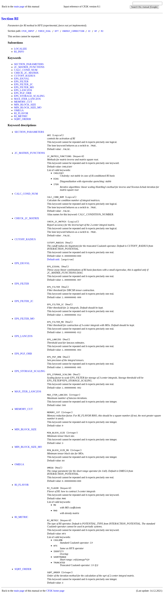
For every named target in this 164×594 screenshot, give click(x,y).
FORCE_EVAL (44, 31)
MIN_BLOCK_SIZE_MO (27, 107)
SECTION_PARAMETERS (29, 64)
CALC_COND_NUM (25, 70)
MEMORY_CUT (23, 101)
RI (102, 31)
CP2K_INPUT (27, 31)
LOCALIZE (20, 48)
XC (89, 31)
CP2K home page (55, 590)
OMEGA (19, 110)
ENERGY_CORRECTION (73, 31)
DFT (57, 31)
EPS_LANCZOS (23, 90)
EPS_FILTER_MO (24, 87)
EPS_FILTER (21, 81)
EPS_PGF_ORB (22, 93)
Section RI (9, 19)
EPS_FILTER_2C (23, 84)
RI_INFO (19, 51)
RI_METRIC (21, 116)
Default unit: (53, 259)
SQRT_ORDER (22, 119)
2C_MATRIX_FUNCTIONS (29, 67)
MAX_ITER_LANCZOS (27, 98)
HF (95, 31)
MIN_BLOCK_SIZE (25, 104)
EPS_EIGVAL (21, 78)
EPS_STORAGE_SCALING (29, 96)
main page (19, 6)
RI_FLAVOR (21, 113)
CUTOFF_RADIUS (24, 75)
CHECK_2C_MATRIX (26, 72)
